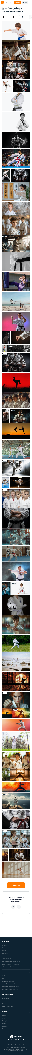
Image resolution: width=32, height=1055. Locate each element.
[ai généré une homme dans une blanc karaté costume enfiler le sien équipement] (20, 416)
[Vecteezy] (2, 2)
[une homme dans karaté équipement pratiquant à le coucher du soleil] (7, 713)
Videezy (4, 950)
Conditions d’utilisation (9, 1049)
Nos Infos (4, 1003)
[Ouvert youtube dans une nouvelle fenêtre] (23, 1039)
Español (4, 1018)
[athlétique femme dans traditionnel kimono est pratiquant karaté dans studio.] (16, 321)
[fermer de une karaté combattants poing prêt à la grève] (5, 416)
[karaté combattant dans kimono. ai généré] (16, 50)
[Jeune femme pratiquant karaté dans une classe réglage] (16, 760)
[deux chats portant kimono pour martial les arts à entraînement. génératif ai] (16, 69)
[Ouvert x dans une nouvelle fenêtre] (20, 1039)
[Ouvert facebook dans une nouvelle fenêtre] (8, 1039)
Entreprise (5, 953)
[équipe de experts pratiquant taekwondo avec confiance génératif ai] (16, 243)
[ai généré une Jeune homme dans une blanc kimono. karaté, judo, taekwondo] (16, 624)
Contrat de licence (6, 975)
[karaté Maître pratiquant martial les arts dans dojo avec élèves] (5, 482)
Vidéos (16, 17)
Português (5, 1020)
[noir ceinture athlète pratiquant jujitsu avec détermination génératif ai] (16, 140)
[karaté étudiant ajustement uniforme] (16, 518)
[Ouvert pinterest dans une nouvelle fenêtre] (16, 1039)
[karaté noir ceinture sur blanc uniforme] (16, 261)
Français (4, 1026)
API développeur (6, 958)
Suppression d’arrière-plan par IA (10, 964)
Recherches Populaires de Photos (10, 986)
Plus (3, 1028)
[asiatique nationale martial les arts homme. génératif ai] (16, 158)
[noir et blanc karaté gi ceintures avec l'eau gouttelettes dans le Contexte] (18, 348)
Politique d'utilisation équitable (16, 1050)
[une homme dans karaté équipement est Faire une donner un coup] (16, 537)
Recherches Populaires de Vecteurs (11, 984)
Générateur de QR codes (8, 967)
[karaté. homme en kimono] (7, 86)
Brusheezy (5, 945)
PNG (25, 17)
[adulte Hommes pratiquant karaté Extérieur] (6, 774)
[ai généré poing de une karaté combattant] (20, 337)
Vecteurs (7, 17)
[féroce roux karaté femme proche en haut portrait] (16, 700)
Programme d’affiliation (8, 981)
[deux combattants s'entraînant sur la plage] (16, 301)
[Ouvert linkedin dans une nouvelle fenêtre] (13, 1039)
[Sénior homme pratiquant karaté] (6, 337)
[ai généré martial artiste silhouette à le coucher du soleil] (16, 787)
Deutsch (4, 1023)
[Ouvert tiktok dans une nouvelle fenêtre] (18, 1039)
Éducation (4, 956)
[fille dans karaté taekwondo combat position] (16, 741)
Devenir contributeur (7, 1006)
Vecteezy (4, 948)
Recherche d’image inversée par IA (11, 961)
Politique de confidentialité (22, 1049)
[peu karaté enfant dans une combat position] (20, 588)
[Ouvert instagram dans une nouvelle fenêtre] (11, 1039)
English (4, 1015)
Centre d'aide (5, 998)
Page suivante (16, 885)
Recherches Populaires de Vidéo (10, 989)
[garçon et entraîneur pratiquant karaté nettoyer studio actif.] (16, 449)
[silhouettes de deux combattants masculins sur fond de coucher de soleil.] (16, 431)
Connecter (24, 2)
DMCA (3, 978)
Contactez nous (6, 1001)
